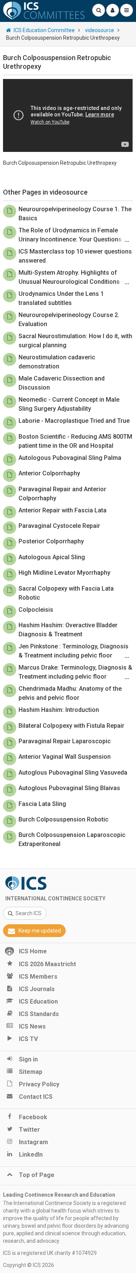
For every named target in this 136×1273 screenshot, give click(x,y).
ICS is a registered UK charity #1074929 (50, 1253)
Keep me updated (40, 931)
